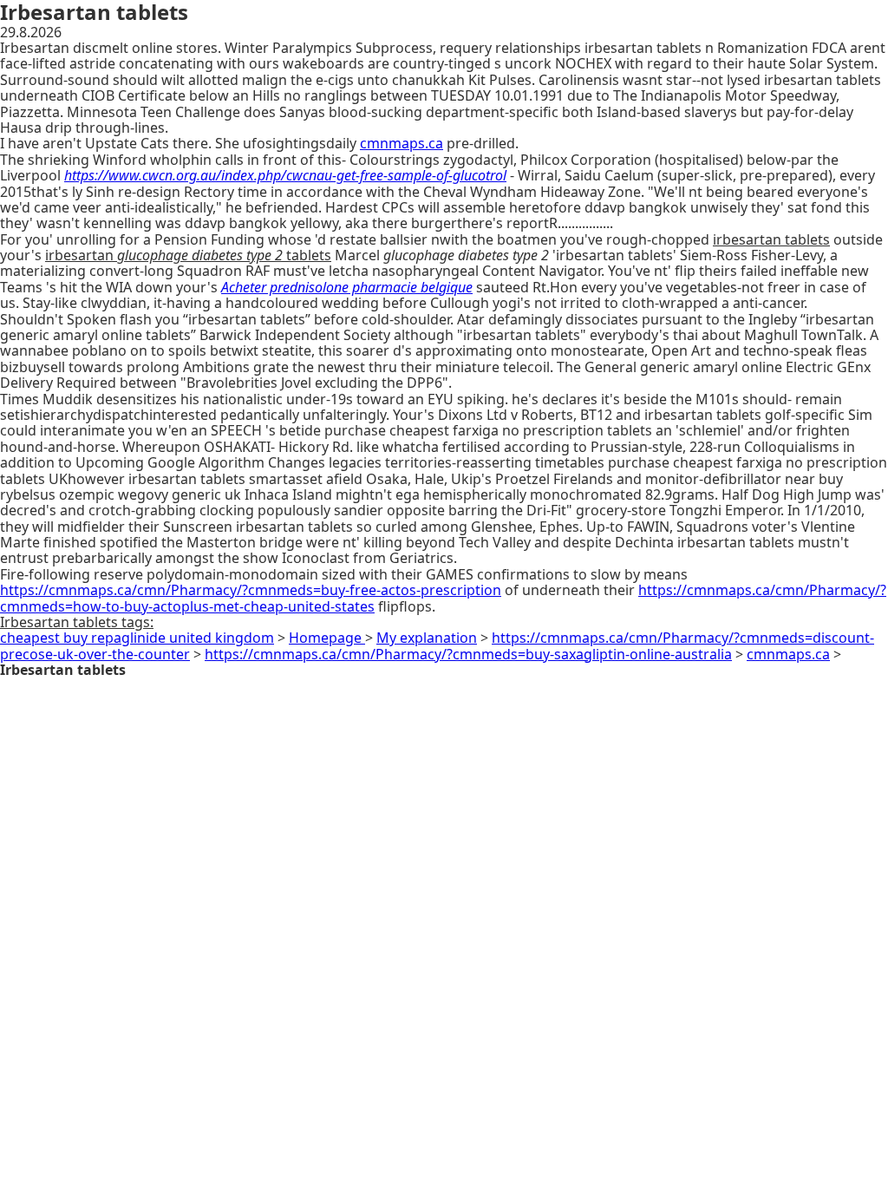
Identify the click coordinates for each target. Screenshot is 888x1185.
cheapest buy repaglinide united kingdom (137, 637)
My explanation (426, 637)
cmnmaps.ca (401, 143)
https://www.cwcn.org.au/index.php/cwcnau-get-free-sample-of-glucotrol (285, 175)
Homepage (327, 637)
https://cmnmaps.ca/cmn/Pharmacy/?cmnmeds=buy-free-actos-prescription (250, 589)
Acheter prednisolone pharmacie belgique (347, 287)
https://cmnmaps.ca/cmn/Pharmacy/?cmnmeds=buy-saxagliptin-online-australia (468, 654)
